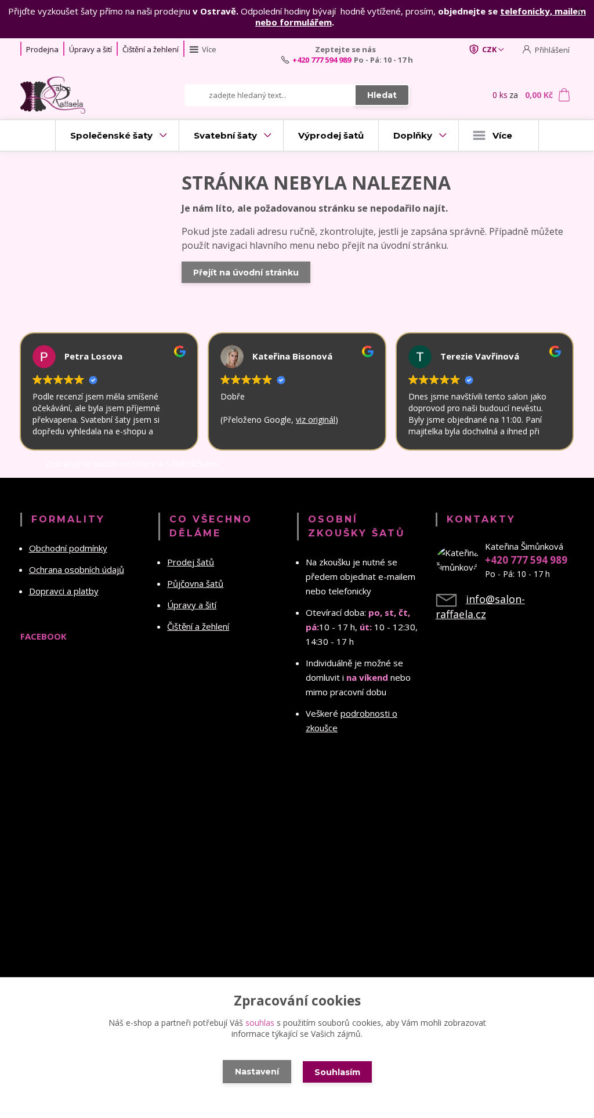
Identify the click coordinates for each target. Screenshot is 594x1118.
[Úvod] (63, 95)
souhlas (259, 1022)
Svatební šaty (225, 135)
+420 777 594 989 (321, 60)
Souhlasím (337, 1072)
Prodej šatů (190, 562)
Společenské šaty (111, 135)
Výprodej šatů (331, 135)
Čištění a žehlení (150, 49)
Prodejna (42, 49)
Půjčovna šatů (195, 583)
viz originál (313, 419)
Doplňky (412, 135)
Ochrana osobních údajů (76, 569)
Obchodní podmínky (68, 548)
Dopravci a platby (64, 591)
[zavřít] (579, 11)
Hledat (382, 95)
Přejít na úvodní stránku (246, 272)
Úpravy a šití (90, 49)
